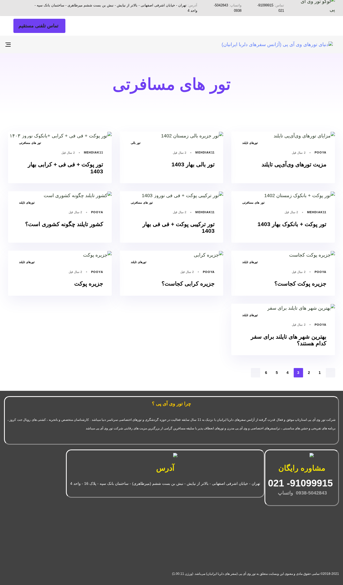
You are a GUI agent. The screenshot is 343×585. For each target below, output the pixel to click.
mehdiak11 (205, 152)
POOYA (321, 152)
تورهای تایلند (250, 142)
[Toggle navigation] (60, 44)
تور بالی (135, 142)
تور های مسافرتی (30, 142)
